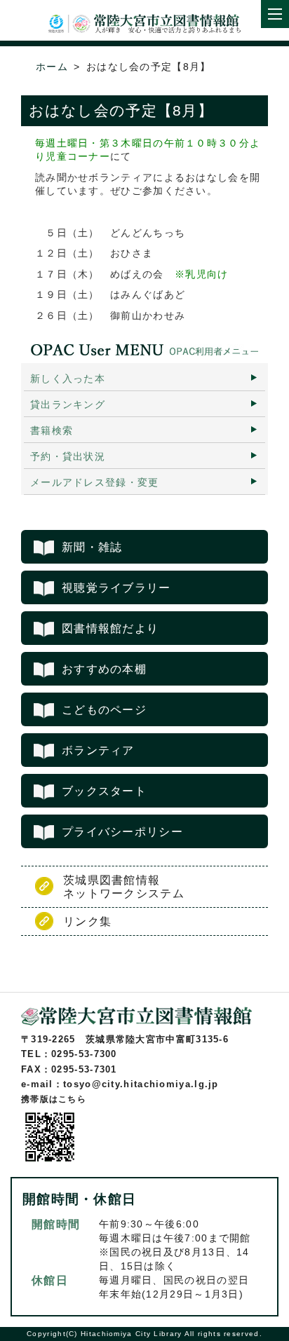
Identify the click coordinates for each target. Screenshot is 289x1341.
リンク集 (87, 921)
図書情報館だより (110, 628)
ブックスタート (104, 791)
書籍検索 (51, 430)
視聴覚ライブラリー (116, 588)
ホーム (52, 66)
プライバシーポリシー (122, 832)
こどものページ (104, 710)
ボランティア (98, 750)
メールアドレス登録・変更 (94, 482)
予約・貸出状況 (67, 456)
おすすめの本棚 (104, 669)
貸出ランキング (67, 404)
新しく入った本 (67, 378)
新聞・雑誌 (92, 547)
